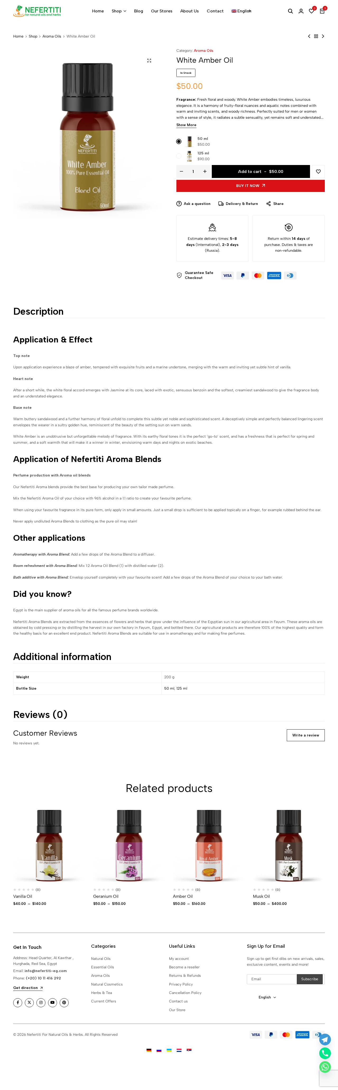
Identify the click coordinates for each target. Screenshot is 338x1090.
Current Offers (103, 1001)
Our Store (177, 1010)
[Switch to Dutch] (179, 1050)
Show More (186, 125)
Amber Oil (183, 896)
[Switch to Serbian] (189, 1050)
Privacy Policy (181, 984)
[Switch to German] (149, 1050)
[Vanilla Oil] (49, 846)
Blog (138, 10)
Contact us (178, 1001)
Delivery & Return (242, 203)
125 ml (203, 153)
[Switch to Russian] (159, 1050)
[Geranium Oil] (129, 846)
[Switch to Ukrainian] (169, 1050)
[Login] (301, 11)
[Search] (290, 11)
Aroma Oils (52, 36)
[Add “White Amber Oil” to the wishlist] (318, 171)
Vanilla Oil (22, 896)
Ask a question (197, 203)
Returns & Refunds (185, 975)
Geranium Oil (106, 896)
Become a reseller (184, 967)
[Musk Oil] (289, 846)
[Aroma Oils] (316, 36)
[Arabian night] (309, 36)
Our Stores (161, 10)
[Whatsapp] (325, 1067)
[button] (311, 11)
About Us (189, 10)
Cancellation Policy (185, 993)
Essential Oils (102, 967)
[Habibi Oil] (323, 36)
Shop (117, 10)
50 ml (203, 138)
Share (278, 203)
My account (179, 958)
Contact (215, 10)
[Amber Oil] (209, 846)
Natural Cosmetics (107, 984)
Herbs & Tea (101, 993)
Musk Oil (261, 896)
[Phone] (325, 1053)
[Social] (17, 1002)
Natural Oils (101, 958)
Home (98, 10)
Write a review (305, 735)
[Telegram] (325, 1039)
